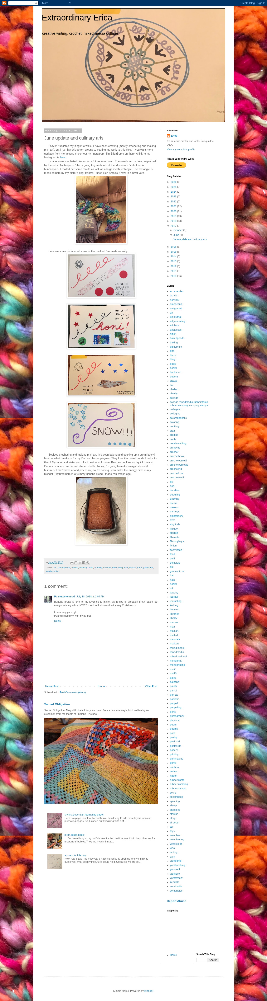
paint (173, 677)
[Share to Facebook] (84, 563)
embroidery (176, 515)
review (174, 771)
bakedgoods (64, 567)
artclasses (175, 329)
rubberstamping (179, 784)
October (178, 230)
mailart (132, 567)
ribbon (173, 775)
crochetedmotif (178, 460)
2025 (174, 186)
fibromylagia (177, 541)
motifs (173, 673)
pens (173, 711)
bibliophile (176, 346)
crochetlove (176, 473)
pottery (174, 750)
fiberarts (174, 537)
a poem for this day (75, 855)
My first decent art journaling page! (83, 814)
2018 (174, 221)
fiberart (174, 532)
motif (172, 669)
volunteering (177, 839)
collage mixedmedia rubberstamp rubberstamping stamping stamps (189, 403)
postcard (175, 741)
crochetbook (177, 456)
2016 (174, 246)
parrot (173, 690)
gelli (172, 558)
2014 (174, 256)
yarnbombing (52, 571)
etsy (172, 520)
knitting (174, 605)
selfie (173, 792)
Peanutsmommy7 (64, 596)
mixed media (177, 648)
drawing (174, 498)
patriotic (174, 699)
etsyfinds (175, 524)
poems (174, 728)
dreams (174, 507)
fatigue (174, 528)
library (173, 618)
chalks (173, 389)
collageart (175, 409)
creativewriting (178, 443)
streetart (174, 822)
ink (171, 588)
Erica (174, 135)
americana (176, 304)
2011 (174, 271)
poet (172, 733)
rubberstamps (178, 788)
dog (172, 486)
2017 (174, 226)
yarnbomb (148, 567)
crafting (98, 567)
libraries (174, 613)
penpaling (175, 707)
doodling (175, 494)
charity (174, 393)
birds (173, 355)
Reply (57, 621)
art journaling (177, 321)
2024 (174, 191)
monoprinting (177, 664)
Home (101, 686)
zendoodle (176, 886)
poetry (173, 737)
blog (172, 359)
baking (75, 567)
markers (174, 643)
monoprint (175, 660)
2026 (174, 181)
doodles (174, 490)
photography (177, 716)
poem (173, 724)
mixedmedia (177, 652)
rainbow (174, 767)
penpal (174, 703)
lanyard (174, 609)
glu (172, 566)
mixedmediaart (178, 656)
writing (174, 852)
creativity (175, 447)
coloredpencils (178, 418)
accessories (177, 291)
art (55, 567)
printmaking (176, 758)
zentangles (176, 890)
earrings (174, 511)
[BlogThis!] (76, 563)
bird (172, 350)
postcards (175, 745)
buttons (174, 376)
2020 (174, 211)
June (177, 235)
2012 (174, 266)
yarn (139, 567)
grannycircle (177, 571)
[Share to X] (80, 563)
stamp (173, 805)
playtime (175, 720)
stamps (174, 814)
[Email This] (72, 563)
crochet (107, 567)
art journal (175, 316)
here (62, 157)
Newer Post (51, 686)
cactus (173, 380)
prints (173, 762)
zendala (174, 882)
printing (174, 754)
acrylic (173, 295)
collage (174, 397)
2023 (174, 196)
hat (172, 575)
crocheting (117, 567)
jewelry (174, 592)
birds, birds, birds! (74, 834)
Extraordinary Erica (77, 17)
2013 (174, 261)
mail (126, 567)
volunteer (175, 835)
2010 (174, 276)
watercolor (176, 843)
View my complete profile (181, 149)
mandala (175, 639)
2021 (174, 206)
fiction (173, 545)
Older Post (151, 686)
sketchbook (176, 796)
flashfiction (176, 550)
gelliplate (175, 562)
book (173, 363)
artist (172, 334)
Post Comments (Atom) (73, 692)
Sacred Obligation (57, 704)
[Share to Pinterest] (88, 563)
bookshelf (175, 372)
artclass (174, 325)
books (173, 368)
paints (173, 686)
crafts (173, 439)
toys (172, 831)
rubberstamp (177, 780)
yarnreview (176, 878)
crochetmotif (177, 477)
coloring (174, 422)
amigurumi (176, 308)
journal (174, 596)
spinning (175, 801)
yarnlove (175, 873)
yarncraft (175, 869)
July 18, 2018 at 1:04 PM (90, 596)
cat (171, 385)
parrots (174, 694)
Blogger (148, 991)
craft (91, 567)
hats (172, 579)
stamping (175, 809)
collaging (175, 413)
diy (171, 481)
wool (172, 848)
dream (173, 503)
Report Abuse (176, 901)
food (172, 554)
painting (174, 682)
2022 (174, 201)
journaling (175, 601)
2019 (174, 216)
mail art (174, 630)
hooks (173, 584)
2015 (174, 251)
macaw (174, 622)
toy (171, 826)
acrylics (174, 300)
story (172, 818)
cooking (83, 567)
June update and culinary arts (190, 239)
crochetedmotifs (179, 464)
